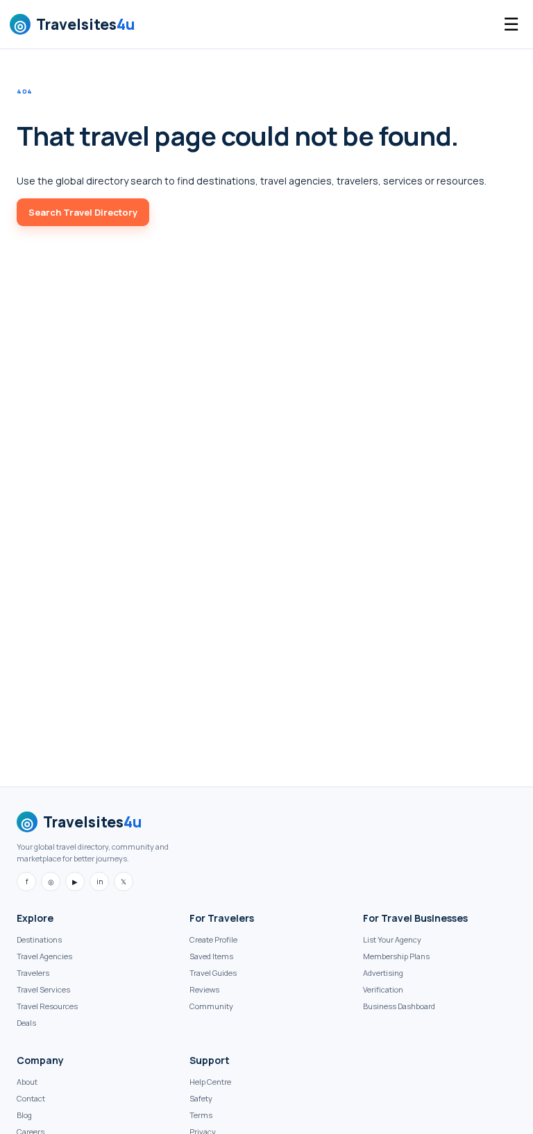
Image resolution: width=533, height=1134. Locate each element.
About (27, 1081)
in (99, 881)
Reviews (204, 989)
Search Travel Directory (82, 212)
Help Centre (210, 1081)
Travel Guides (213, 973)
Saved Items (211, 956)
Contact (31, 1098)
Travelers (33, 973)
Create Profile (213, 939)
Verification (383, 989)
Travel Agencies (44, 956)
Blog (24, 1115)
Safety (200, 1098)
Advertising (383, 973)
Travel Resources (47, 1006)
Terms (200, 1115)
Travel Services (43, 989)
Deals (26, 1022)
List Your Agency (392, 939)
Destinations (39, 939)
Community (211, 1006)
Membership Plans (396, 956)
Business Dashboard (399, 1006)
